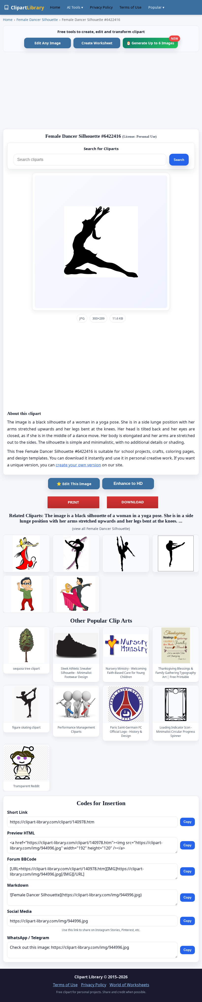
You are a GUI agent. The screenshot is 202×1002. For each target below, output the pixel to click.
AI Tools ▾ (75, 7)
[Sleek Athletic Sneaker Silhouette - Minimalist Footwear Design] (76, 645)
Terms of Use (130, 7)
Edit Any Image (47, 43)
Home (55, 7)
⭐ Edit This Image (74, 483)
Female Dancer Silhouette (37, 19)
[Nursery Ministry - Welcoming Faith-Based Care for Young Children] (126, 645)
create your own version (78, 465)
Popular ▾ (156, 7)
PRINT (73, 502)
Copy (187, 822)
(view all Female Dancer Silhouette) (101, 528)
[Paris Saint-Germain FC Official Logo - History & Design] (126, 704)
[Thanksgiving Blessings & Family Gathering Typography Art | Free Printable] (175, 645)
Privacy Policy (101, 7)
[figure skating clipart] (26, 704)
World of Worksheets (129, 984)
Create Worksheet (97, 43)
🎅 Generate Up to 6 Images (152, 41)
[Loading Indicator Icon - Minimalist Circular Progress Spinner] (175, 704)
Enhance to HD (128, 483)
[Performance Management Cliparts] (76, 704)
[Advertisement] (101, 90)
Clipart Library (88, 977)
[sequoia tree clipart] (26, 645)
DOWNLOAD (132, 501)
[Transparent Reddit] (26, 763)
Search (179, 160)
